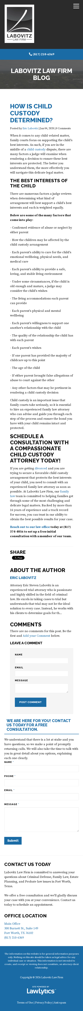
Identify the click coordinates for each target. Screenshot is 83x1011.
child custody (36, 149)
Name (19, 654)
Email (19, 667)
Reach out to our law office (30, 527)
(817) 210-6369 (43, 54)
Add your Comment (36, 636)
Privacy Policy (43, 1002)
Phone (9, 776)
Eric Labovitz (30, 128)
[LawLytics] (41, 990)
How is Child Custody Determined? (31, 113)
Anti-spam (60, 1002)
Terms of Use (25, 1002)
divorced (41, 468)
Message (21, 680)
